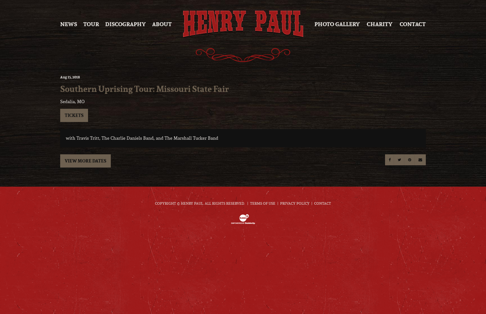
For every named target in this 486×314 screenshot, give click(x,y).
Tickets (74, 115)
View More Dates (85, 161)
